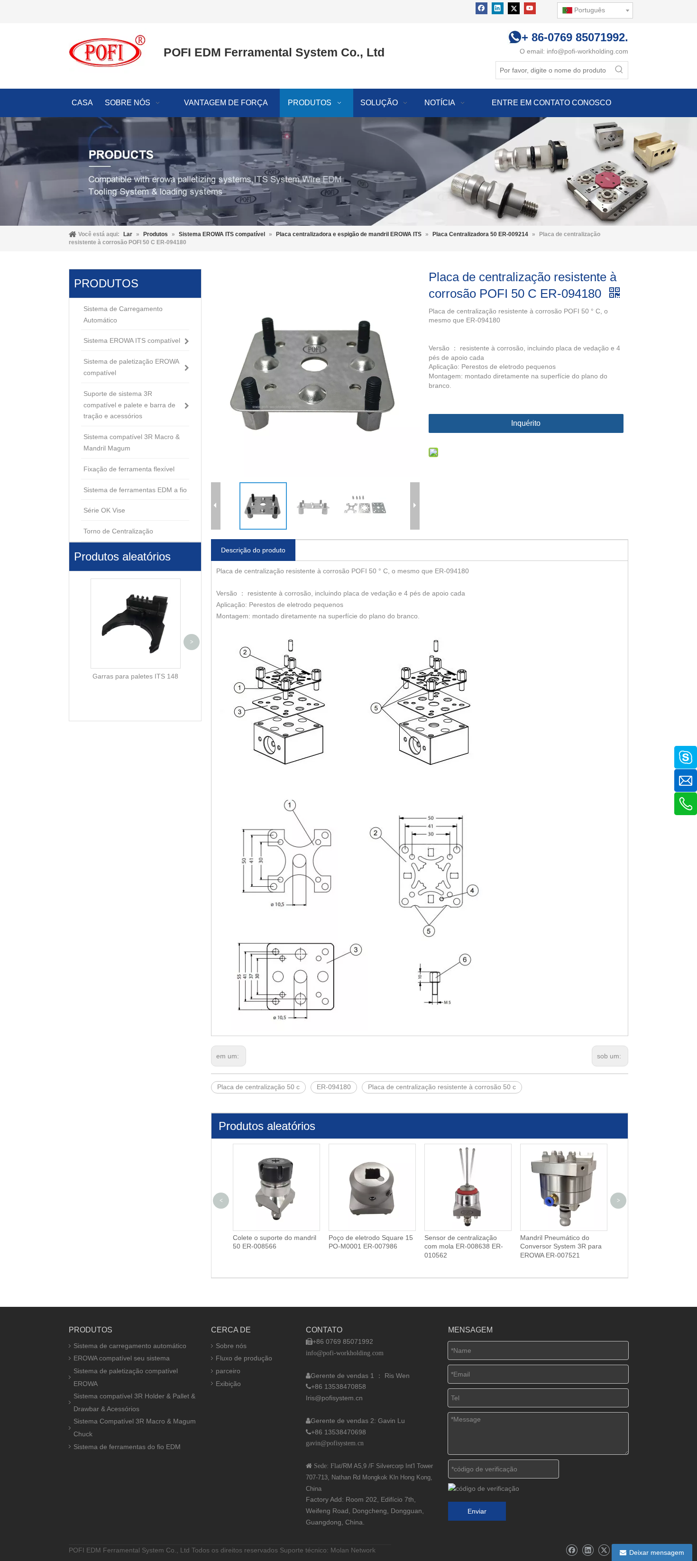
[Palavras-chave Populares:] (619, 70)
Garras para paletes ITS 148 (135, 676)
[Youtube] (530, 8)
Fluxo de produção (244, 1358)
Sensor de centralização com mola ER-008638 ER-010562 (368, 1246)
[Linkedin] (498, 8)
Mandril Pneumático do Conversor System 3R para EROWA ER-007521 (465, 1246)
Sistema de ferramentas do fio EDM (127, 1447)
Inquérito (526, 423)
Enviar (477, 1511)
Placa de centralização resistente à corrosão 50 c (442, 1087)
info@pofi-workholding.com (587, 51)
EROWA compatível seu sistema (121, 1358)
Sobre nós (231, 1346)
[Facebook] (481, 8)
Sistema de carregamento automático (129, 1346)
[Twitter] (514, 8)
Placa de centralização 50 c (258, 1087)
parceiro (228, 1371)
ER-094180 (334, 1087)
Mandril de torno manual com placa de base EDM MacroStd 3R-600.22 (557, 1246)
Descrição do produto (253, 550)
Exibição (228, 1383)
